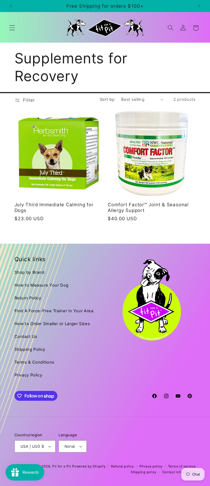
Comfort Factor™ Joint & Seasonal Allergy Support (148, 207)
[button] (12, 28)
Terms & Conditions (34, 362)
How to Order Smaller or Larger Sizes (52, 323)
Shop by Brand (29, 272)
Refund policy (122, 466)
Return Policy (27, 298)
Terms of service (182, 466)
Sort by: (107, 99)
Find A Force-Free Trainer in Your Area (54, 310)
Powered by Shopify (88, 466)
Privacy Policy (28, 375)
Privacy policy (150, 466)
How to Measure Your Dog (41, 285)
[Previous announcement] (11, 6)
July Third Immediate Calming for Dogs (54, 207)
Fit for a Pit (61, 466)
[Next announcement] (199, 6)
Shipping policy (143, 472)
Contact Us (25, 336)
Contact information (179, 472)
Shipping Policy (29, 349)
